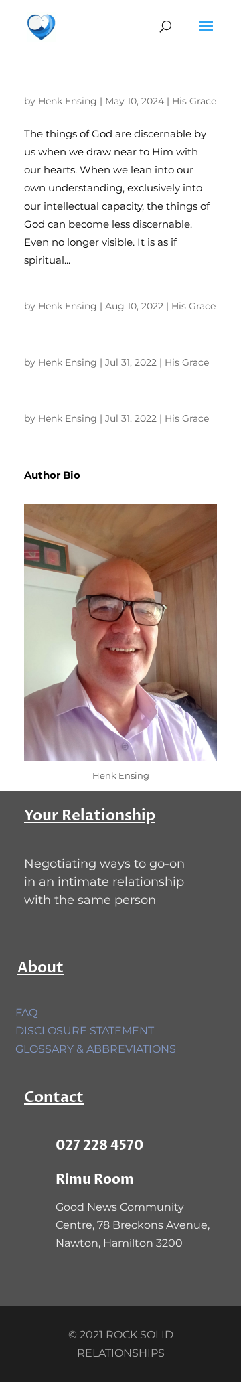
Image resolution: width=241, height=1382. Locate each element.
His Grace (194, 101)
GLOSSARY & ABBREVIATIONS (95, 1049)
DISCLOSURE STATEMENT (84, 1030)
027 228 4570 (99, 1145)
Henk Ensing (67, 101)
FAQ (26, 1012)
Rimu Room (95, 1179)
